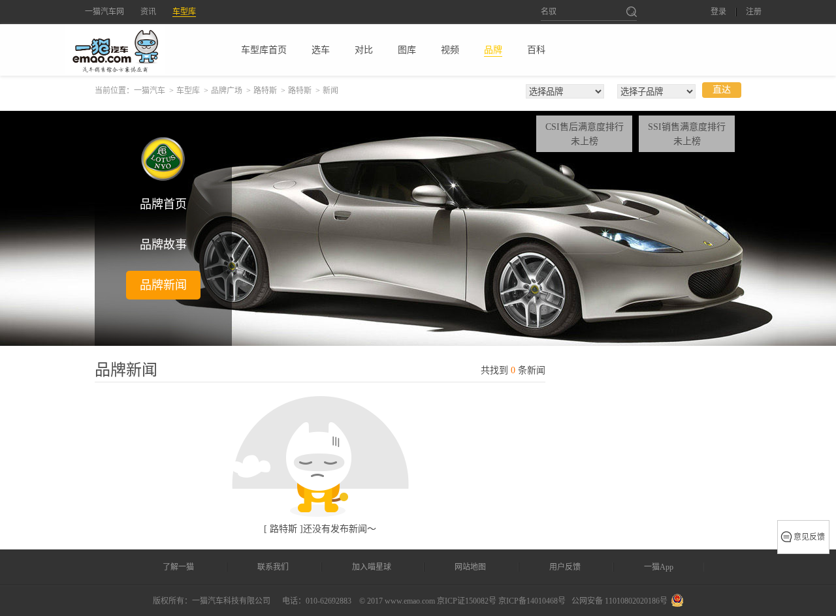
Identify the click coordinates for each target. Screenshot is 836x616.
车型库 (184, 11)
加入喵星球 (371, 567)
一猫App (658, 567)
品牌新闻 (163, 285)
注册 (754, 12)
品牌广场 (226, 90)
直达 (722, 90)
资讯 (148, 11)
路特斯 (265, 90)
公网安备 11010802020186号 (619, 601)
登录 (718, 12)
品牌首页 (163, 204)
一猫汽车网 (104, 11)
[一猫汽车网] (137, 49)
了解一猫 (178, 567)
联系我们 (273, 567)
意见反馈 (809, 537)
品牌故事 (163, 244)
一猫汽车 (149, 90)
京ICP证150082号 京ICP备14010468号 (501, 601)
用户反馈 (565, 567)
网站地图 (470, 567)
